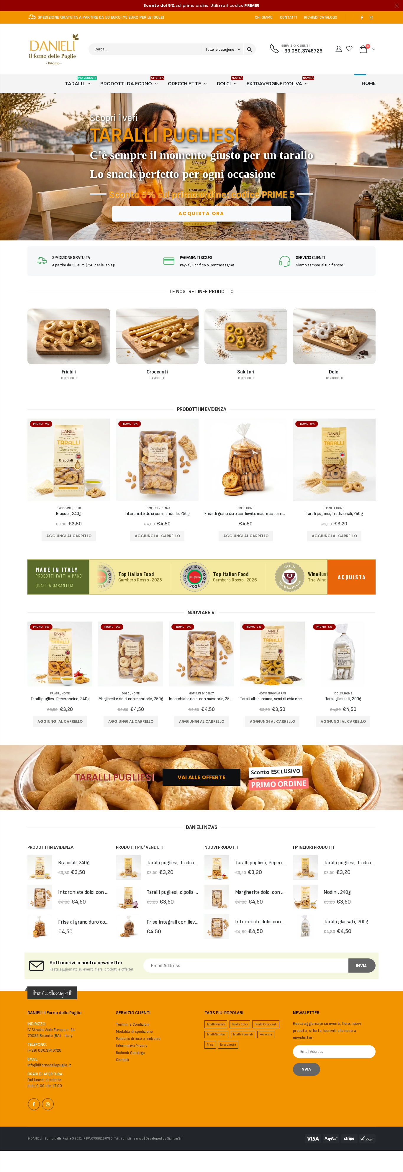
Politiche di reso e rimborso (138, 1038)
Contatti (122, 1060)
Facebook (34, 1104)
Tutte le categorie (220, 49)
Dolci (126, 693)
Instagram (48, 1104)
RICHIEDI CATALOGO (321, 17)
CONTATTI (288, 17)
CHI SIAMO (264, 17)
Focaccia (266, 1034)
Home (77, 508)
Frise (241, 508)
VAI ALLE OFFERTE (201, 777)
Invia (361, 965)
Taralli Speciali (243, 1034)
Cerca (249, 49)
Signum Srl (175, 1138)
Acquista (352, 577)
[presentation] (6, 166)
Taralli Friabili (216, 1024)
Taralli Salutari (216, 1034)
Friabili (330, 508)
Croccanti (64, 508)
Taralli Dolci (240, 1024)
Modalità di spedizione (134, 1031)
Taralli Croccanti (265, 1024)
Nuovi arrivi (277, 693)
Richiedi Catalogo (130, 1052)
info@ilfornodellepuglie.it (49, 1065)
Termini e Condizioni (133, 1024)
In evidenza (162, 508)
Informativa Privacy (131, 1045)
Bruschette (228, 1045)
